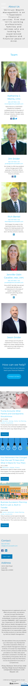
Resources (5, 15)
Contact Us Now (14, 376)
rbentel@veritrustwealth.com (14, 221)
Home (3, 4)
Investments (9, 423)
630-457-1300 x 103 (14, 219)
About (3, 7)
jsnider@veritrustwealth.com (14, 163)
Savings (11, 421)
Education (5, 421)
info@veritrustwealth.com (9, 546)
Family (16, 421)
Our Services (6, 11)
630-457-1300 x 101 (14, 162)
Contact (4, 19)
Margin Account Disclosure (16, 668)
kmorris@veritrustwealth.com (14, 104)
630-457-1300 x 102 (14, 102)
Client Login (6, 22)
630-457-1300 (5, 544)
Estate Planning (19, 512)
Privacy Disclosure (7, 666)
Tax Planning (22, 421)
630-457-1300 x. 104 (14, 280)
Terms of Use (18, 666)
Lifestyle (12, 467)
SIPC (13, 620)
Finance (3, 423)
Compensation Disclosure (12, 670)
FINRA (10, 620)
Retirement (5, 467)
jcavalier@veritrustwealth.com (14, 282)
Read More (5, 434)
